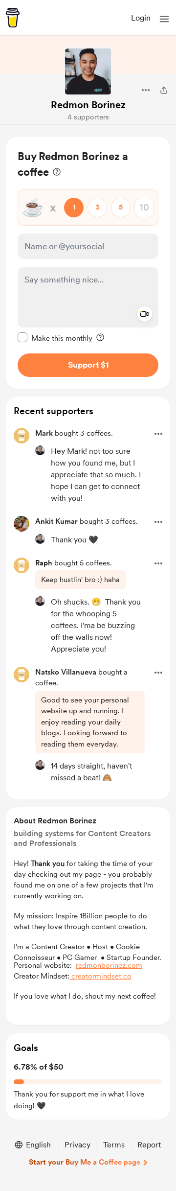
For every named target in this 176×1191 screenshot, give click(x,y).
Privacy (77, 1144)
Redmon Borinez (88, 105)
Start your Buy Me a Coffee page (84, 1162)
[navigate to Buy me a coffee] (13, 17)
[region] (88, 263)
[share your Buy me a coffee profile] (163, 90)
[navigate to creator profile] (88, 71)
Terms (114, 1144)
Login (141, 18)
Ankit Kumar (56, 521)
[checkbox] (55, 337)
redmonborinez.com (109, 965)
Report (149, 1144)
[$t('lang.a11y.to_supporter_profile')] (40, 450)
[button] (164, 19)
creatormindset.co (100, 976)
